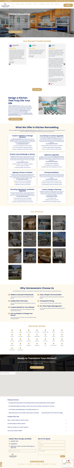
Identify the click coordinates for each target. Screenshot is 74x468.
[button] (9, 64)
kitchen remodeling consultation (37, 363)
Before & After (29, 4)
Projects (17, 4)
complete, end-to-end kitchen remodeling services (23, 130)
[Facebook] (57, 1)
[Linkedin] (65, 1)
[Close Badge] (72, 460)
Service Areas (42, 4)
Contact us (57, 4)
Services (35, 4)
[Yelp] (63, 1)
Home (13, 4)
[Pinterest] (69, 1)
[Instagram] (59, 1)
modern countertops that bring (49, 137)
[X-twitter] (67, 1)
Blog (52, 4)
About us (48, 4)
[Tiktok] (61, 1)
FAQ (12, 6)
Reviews (22, 4)
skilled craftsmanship (24, 110)
